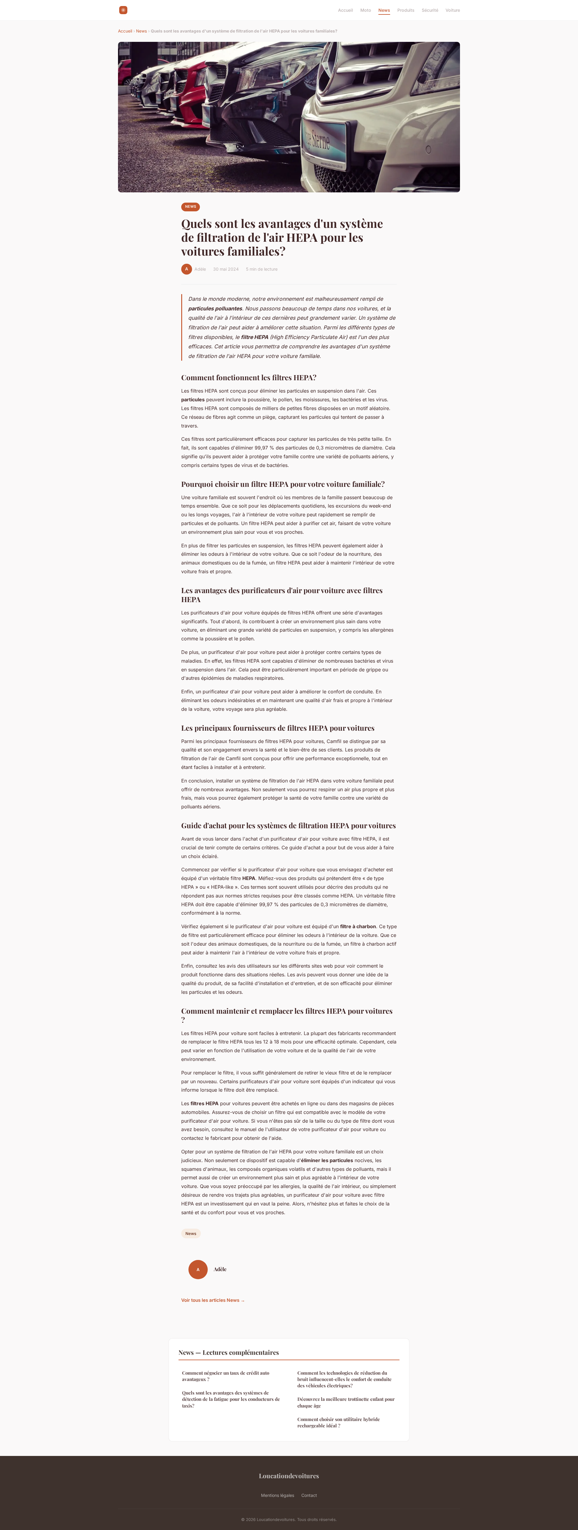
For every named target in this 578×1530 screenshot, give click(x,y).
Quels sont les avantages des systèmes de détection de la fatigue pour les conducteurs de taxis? (231, 1399)
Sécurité (430, 10)
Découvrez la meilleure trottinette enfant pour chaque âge (346, 1402)
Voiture (453, 10)
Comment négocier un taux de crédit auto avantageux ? (225, 1376)
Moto (365, 10)
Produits (406, 10)
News (384, 10)
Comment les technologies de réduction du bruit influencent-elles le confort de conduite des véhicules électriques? (344, 1379)
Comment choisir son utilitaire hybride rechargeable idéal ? (338, 1422)
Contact (309, 1495)
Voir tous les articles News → (213, 1300)
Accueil (345, 10)
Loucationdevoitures (289, 1475)
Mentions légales (277, 1495)
